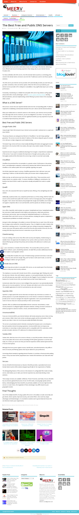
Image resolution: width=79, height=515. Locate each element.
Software (70, 302)
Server (36, 405)
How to (71, 291)
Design (64, 283)
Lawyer (71, 293)
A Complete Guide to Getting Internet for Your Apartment (10, 443)
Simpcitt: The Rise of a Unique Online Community (44, 424)
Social (58, 31)
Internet (13, 405)
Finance (59, 286)
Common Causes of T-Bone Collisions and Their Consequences (68, 234)
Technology (61, 303)
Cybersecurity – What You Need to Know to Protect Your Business (27, 444)
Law (68, 293)
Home (6, 1)
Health (50, 15)
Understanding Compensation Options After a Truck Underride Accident (67, 251)
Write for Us (23, 1)
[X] (26, 450)
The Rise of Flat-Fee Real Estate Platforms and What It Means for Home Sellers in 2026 (68, 176)
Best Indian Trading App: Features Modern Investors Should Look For (68, 129)
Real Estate (71, 298)
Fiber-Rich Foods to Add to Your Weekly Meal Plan (68, 168)
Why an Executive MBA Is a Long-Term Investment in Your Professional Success (67, 242)
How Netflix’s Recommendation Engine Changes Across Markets (10, 424)
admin (5, 28)
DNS (5, 405)
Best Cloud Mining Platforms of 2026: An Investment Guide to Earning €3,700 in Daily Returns (66, 96)
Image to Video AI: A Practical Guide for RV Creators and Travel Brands (68, 185)
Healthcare (70, 289)
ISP (34, 405)
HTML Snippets (33, 514)
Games (71, 287)
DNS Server (8, 405)
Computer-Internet (26, 15)
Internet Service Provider (28, 405)
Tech (74, 301)
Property (66, 297)
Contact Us (33, 1)
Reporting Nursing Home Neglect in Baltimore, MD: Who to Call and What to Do (68, 226)
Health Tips (59, 291)
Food (64, 287)
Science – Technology (10, 18)
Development (69, 283)
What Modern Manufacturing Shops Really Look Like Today (68, 268)
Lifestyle (57, 15)
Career (69, 281)
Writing (73, 304)
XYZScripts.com (45, 514)
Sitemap (68, 511)
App (60, 278)
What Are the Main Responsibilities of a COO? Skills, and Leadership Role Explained (68, 210)
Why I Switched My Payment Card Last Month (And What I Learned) (68, 137)
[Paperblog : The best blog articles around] (25, 489)
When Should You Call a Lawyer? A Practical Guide (67, 161)
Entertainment (40, 15)
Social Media (63, 302)
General (6, 15)
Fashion (72, 285)
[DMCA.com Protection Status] (27, 486)
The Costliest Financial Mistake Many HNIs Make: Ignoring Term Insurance (67, 120)
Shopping (71, 300)
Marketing (69, 296)
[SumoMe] (38, 450)
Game (67, 287)
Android (57, 278)
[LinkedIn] (34, 450)
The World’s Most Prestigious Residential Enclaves (67, 87)
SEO (21, 18)
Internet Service (18, 405)
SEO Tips (66, 300)
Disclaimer (43, 1)
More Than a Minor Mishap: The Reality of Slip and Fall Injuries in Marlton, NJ (68, 260)
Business (14, 15)
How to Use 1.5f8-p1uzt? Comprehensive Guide (27, 424)
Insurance (59, 293)
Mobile (57, 297)
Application (66, 279)
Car (66, 281)
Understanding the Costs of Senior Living (68, 105)
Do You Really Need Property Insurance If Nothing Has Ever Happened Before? (68, 145)
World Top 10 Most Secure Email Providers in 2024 (44, 443)
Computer (59, 283)
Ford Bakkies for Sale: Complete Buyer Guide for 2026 (67, 218)
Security (58, 300)
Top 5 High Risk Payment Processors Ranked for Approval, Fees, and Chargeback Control (67, 194)
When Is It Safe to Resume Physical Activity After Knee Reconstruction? (68, 154)
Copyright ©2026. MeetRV (8, 511)
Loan (64, 295)
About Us (13, 1)
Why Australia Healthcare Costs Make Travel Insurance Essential (67, 112)
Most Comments (60, 43)
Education (58, 285)
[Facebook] (22, 450)
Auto (72, 278)
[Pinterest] (30, 450)
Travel (68, 304)
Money (61, 298)
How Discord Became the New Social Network (67, 201)
